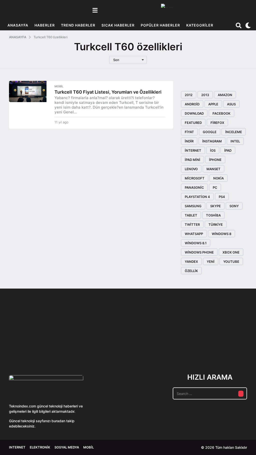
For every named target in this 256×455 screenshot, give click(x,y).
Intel (235, 141)
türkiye (215, 224)
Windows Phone (199, 252)
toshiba (213, 215)
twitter (192, 224)
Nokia (218, 178)
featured (193, 123)
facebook (221, 113)
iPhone (215, 160)
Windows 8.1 (195, 243)
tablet (191, 215)
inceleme (233, 132)
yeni (210, 262)
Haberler (44, 25)
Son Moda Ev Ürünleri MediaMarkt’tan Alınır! (234, 344)
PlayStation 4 (197, 197)
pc (215, 187)
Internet (17, 447)
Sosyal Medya (66, 447)
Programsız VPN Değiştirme (134, 335)
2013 (205, 95)
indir (189, 141)
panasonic (194, 187)
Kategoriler (199, 25)
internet (193, 150)
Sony (234, 206)
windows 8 (221, 234)
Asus (231, 104)
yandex (191, 262)
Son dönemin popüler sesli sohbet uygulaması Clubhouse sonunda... (34, 346)
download (194, 113)
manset (213, 169)
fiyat (189, 132)
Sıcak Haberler (118, 25)
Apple (213, 104)
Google (209, 132)
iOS (213, 150)
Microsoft (194, 178)
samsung (193, 206)
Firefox (217, 123)
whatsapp (194, 234)
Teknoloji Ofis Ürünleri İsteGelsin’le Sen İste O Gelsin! (184, 346)
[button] (95, 10)
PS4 (222, 197)
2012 (188, 95)
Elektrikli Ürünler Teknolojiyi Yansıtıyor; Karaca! (84, 346)
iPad (228, 150)
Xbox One (231, 252)
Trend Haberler (78, 25)
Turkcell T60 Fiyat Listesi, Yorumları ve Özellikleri (108, 92)
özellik (191, 271)
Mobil (58, 86)
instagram (212, 141)
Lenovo (191, 169)
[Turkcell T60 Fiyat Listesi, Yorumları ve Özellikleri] (27, 91)
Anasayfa (18, 25)
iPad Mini (192, 160)
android (192, 104)
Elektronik (40, 447)
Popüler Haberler (160, 25)
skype (215, 206)
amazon (225, 95)
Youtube (231, 262)
